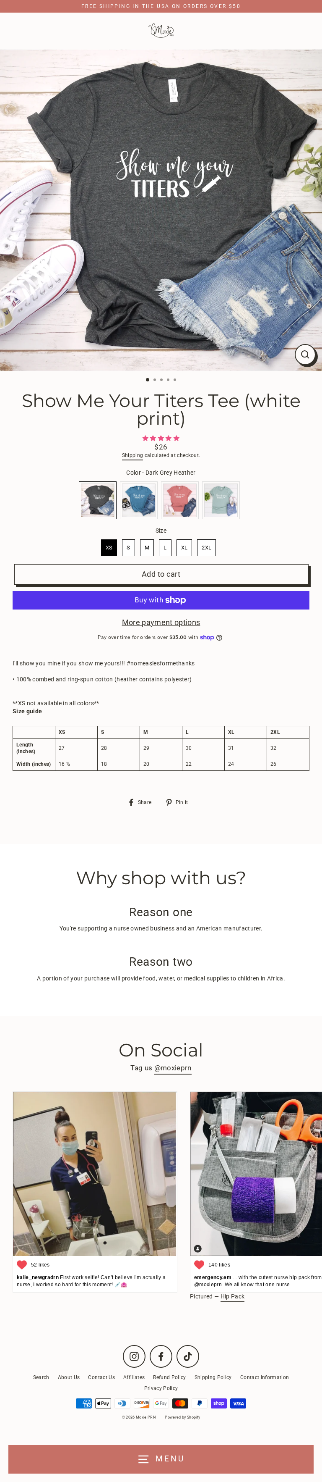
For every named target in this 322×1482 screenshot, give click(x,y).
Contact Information (264, 1377)
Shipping (132, 455)
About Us (69, 1377)
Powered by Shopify (182, 1417)
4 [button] (169, 380)
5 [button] (176, 380)
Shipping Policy (213, 1377)
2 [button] (155, 380)
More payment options (161, 622)
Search (41, 1377)
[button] (161, 438)
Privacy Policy (161, 1388)
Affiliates (134, 1377)
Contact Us (101, 1377)
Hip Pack (233, 1296)
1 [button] (148, 380)
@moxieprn (173, 1068)
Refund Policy (169, 1377)
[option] (161, 210)
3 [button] (162, 380)
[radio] (98, 500)
